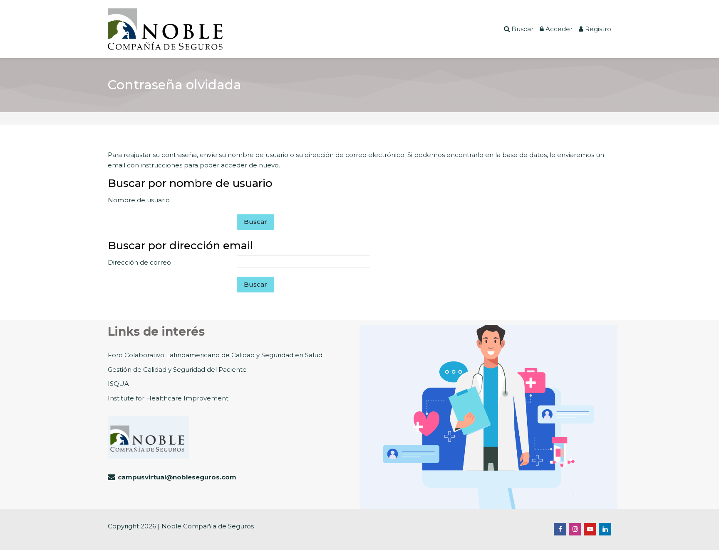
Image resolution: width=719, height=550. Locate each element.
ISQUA (118, 384)
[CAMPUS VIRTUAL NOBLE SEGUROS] (165, 29)
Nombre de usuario (139, 200)
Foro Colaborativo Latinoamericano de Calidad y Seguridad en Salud (215, 355)
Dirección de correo (139, 262)
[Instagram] (575, 529)
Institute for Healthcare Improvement (168, 398)
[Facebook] (560, 529)
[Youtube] (590, 529)
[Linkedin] (605, 529)
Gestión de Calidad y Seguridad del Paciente (177, 369)
